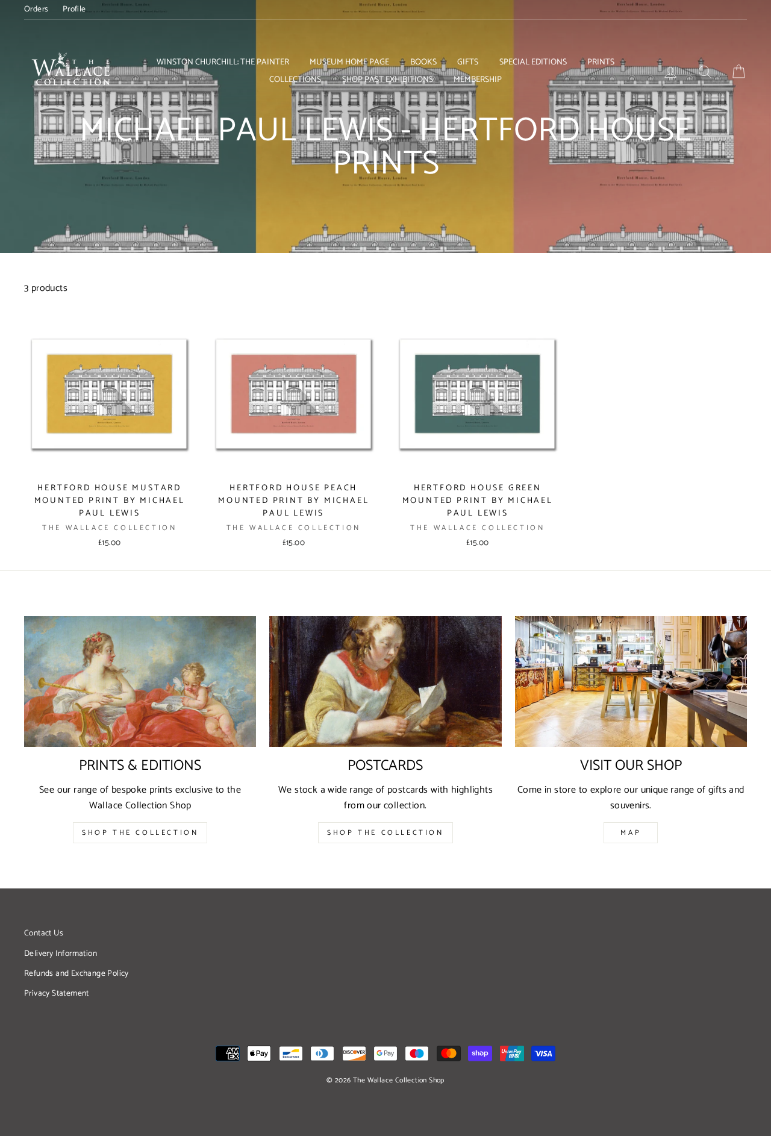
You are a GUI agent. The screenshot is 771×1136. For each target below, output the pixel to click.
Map (630, 832)
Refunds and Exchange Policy (76, 973)
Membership (478, 80)
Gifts (467, 62)
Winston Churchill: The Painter (223, 62)
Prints (600, 62)
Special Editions (533, 62)
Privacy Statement (56, 993)
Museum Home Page (349, 62)
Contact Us (43, 933)
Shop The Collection (140, 832)
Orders (36, 9)
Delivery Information (60, 953)
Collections (295, 80)
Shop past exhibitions (387, 80)
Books (423, 62)
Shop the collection (385, 832)
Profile (74, 9)
